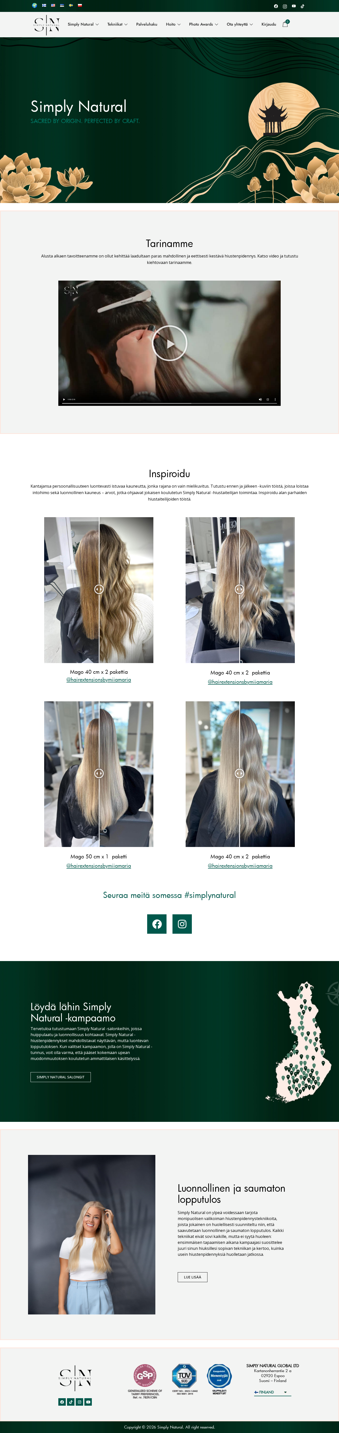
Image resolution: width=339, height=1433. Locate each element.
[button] (169, 343)
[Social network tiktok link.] (303, 5)
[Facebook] (157, 924)
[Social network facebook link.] (276, 5)
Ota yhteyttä (237, 24)
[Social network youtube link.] (294, 5)
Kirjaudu (269, 24)
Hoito (170, 24)
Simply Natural (81, 24)
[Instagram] (182, 924)
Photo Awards (201, 24)
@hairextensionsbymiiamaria (99, 679)
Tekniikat (114, 24)
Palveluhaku (146, 24)
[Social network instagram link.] (285, 5)
